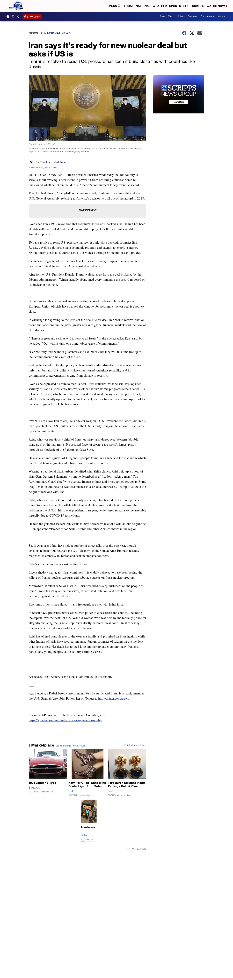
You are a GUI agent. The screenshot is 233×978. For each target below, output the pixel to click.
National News (57, 33)
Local (128, 6)
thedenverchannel (14, 16)
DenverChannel (18, 16)
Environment (207, 16)
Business (193, 16)
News (33, 33)
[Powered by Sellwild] (141, 849)
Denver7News (8, 16)
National (143, 6)
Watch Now (216, 6)
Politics (181, 16)
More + (221, 16)
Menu (113, 5)
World (171, 16)
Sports (175, 6)
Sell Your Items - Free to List (70, 746)
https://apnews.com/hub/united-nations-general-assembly (65, 720)
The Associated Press (53, 162)
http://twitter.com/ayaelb (113, 698)
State (162, 16)
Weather (160, 6)
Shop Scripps (193, 6)
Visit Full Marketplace (135, 745)
